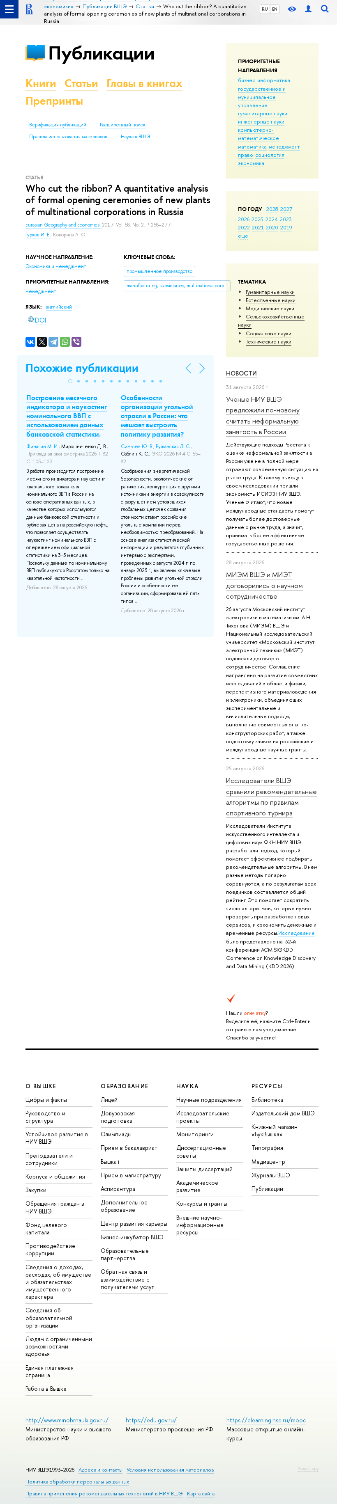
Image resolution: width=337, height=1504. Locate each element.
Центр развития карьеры (134, 1223)
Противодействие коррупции (50, 1249)
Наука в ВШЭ (135, 136)
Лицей (109, 1099)
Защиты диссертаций (204, 1169)
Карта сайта (201, 1493)
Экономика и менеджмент (55, 266)
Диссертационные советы (201, 1151)
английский (59, 307)
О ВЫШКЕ (41, 1086)
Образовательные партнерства (125, 1254)
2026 (243, 219)
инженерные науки (261, 121)
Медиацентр (268, 1161)
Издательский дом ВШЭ (283, 1113)
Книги (40, 83)
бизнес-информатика (264, 80)
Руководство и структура (45, 1116)
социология (269, 154)
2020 (272, 227)
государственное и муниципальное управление (262, 97)
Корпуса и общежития (55, 1176)
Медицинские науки (270, 308)
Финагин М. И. (42, 446)
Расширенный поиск (122, 124)
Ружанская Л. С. (173, 446)
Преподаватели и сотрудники (49, 1159)
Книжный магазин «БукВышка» (275, 1130)
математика (252, 146)
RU (265, 9)
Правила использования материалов (68, 136)
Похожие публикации (81, 368)
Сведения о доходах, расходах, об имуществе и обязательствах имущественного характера (58, 1282)
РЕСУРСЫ (267, 1086)
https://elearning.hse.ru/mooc (266, 1420)
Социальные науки (268, 333)
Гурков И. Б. (38, 234)
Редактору (308, 1468)
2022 (244, 227)
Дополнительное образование (124, 1205)
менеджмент (284, 146)
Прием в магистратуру (131, 1175)
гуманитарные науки (262, 113)
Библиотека (267, 1099)
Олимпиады (116, 1134)
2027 (286, 209)
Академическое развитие (197, 1186)
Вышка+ (111, 1161)
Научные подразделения (209, 1099)
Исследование (296, 932)
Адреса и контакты (100, 1469)
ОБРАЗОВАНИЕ (124, 1086)
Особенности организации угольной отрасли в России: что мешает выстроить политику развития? (157, 415)
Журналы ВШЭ (271, 1175)
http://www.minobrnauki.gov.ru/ (66, 1420)
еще (243, 235)
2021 (258, 227)
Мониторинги (195, 1134)
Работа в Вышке (46, 1388)
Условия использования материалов (170, 1469)
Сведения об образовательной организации (48, 1317)
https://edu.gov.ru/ (151, 1420)
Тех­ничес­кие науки (268, 341)
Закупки (35, 1190)
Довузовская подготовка (118, 1116)
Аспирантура (118, 1189)
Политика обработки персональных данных (77, 1481)
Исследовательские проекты (202, 1116)
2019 (286, 227)
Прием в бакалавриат (129, 1147)
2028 (272, 209)
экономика (251, 163)
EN (274, 9)
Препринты (54, 101)
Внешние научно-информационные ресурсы (200, 1224)
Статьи (81, 83)
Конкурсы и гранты (201, 1203)
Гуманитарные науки (270, 291)
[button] (70, 381)
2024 (271, 219)
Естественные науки (270, 300)
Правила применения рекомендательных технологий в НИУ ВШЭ (104, 1493)
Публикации (101, 52)
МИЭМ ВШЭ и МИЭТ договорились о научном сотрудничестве (264, 585)
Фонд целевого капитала (46, 1228)
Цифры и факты (46, 1099)
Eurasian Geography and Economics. (63, 225)
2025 (257, 219)
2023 (286, 219)
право (245, 154)
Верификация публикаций (57, 124)
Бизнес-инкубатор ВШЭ (132, 1237)
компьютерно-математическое (258, 134)
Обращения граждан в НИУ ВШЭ (54, 1207)
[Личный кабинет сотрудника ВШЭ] (308, 9)
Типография (267, 1147)
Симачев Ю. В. (137, 446)
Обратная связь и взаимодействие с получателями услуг (127, 1279)
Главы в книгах (144, 83)
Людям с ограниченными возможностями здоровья (58, 1346)
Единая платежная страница (49, 1371)
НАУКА (187, 1086)
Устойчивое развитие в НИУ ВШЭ (56, 1137)
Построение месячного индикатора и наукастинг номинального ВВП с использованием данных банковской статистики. (66, 415)
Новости (241, 373)
